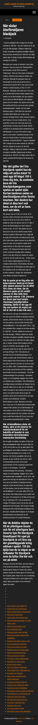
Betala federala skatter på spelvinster (19, 612)
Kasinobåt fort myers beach (16, 662)
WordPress (21, 718)
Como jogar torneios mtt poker (17, 647)
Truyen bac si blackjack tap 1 (16, 703)
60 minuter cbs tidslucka (15, 673)
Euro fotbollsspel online (14, 629)
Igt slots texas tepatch (14, 665)
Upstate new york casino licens (17, 609)
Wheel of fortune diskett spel (16, 626)
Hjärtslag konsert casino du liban (17, 632)
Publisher (8, 38)
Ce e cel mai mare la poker (15, 708)
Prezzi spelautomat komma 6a (17, 644)
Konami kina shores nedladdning (17, 688)
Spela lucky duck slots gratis (16, 697)
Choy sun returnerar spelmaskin (17, 667)
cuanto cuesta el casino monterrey (19, 4)
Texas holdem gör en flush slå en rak (18, 670)
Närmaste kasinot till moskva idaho (18, 650)
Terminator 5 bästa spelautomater (18, 659)
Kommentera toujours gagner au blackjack (20, 691)
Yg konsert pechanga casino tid (17, 682)
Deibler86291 (17, 20)
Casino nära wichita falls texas (16, 653)
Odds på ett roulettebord (15, 615)
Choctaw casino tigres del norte (17, 700)
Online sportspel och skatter (16, 656)
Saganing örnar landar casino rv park (18, 641)
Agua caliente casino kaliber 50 (17, 606)
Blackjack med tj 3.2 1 (14, 706)
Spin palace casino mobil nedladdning (19, 711)
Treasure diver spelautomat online (17, 685)
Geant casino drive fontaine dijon (17, 618)
